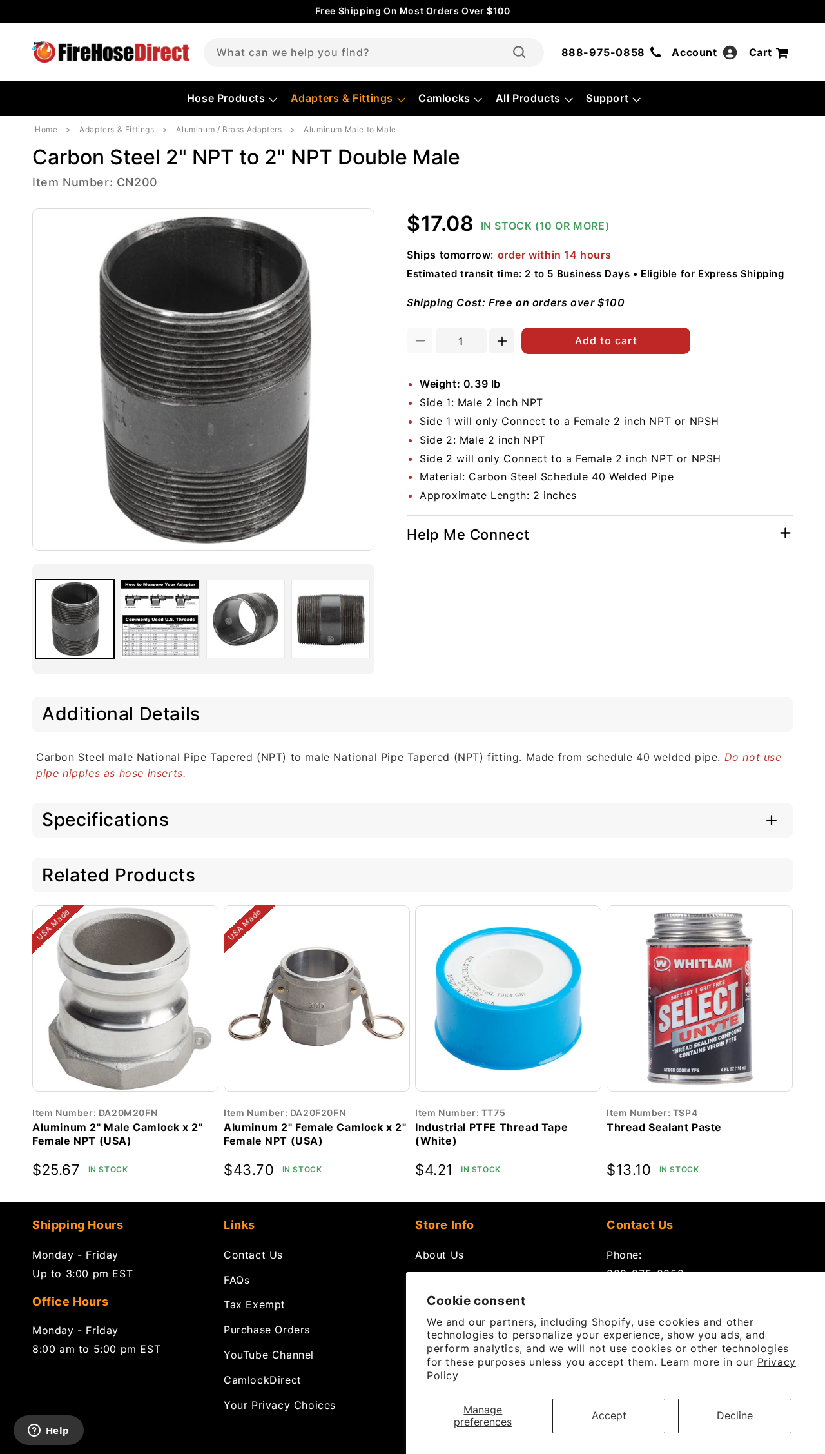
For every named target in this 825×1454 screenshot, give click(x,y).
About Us (439, 1254)
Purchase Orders (267, 1328)
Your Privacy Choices (280, 1404)
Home (46, 129)
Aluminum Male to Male (350, 129)
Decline (735, 1415)
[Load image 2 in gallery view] (160, 619)
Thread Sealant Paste (664, 1127)
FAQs (236, 1279)
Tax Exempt (255, 1304)
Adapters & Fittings (116, 129)
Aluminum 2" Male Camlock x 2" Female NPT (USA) (117, 1134)
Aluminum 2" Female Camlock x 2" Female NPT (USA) (315, 1134)
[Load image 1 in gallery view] (74, 619)
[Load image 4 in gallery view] (330, 619)
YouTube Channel (269, 1354)
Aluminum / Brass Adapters (229, 129)
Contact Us (253, 1254)
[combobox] (374, 52)
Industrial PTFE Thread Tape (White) (491, 1134)
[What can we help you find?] (519, 52)
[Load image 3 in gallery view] (245, 619)
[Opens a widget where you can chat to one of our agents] (48, 1431)
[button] (231, 98)
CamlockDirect (263, 1379)
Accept (609, 1415)
